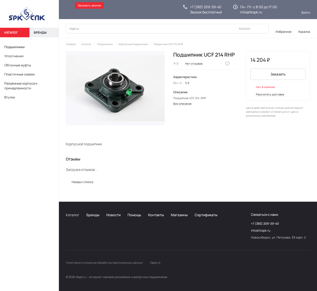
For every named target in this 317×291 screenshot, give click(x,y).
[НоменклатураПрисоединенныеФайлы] (115, 88)
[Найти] (263, 28)
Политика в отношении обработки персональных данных (104, 263)
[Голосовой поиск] (255, 28)
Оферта (155, 263)
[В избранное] (227, 64)
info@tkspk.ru (251, 12)
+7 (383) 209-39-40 (205, 7)
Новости (113, 215)
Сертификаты (206, 215)
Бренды (92, 215)
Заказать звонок (89, 5)
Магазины (179, 215)
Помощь (134, 215)
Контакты (156, 215)
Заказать (278, 74)
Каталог (72, 215)
